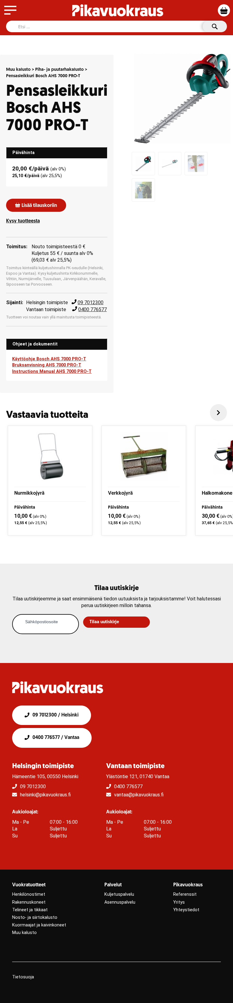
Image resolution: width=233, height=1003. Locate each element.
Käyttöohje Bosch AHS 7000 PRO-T (49, 359)
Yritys (179, 902)
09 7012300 (90, 302)
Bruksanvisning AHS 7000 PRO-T (46, 365)
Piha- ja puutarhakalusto (59, 69)
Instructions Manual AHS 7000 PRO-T (52, 371)
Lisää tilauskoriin (39, 205)
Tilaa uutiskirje (104, 622)
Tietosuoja (23, 977)
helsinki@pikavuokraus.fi (45, 795)
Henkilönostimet (28, 894)
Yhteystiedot (186, 909)
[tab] (56, 153)
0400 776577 (92, 309)
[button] (218, 412)
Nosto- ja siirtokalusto (34, 917)
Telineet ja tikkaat (30, 909)
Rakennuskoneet (29, 902)
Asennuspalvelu (119, 902)
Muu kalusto (18, 69)
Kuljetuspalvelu (119, 894)
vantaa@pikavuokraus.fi (139, 795)
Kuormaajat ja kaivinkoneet (39, 925)
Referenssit (185, 894)
